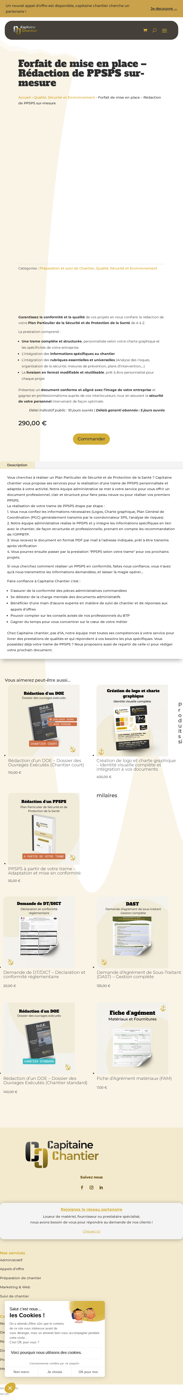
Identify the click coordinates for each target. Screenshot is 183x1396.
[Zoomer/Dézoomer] (2, 1388)
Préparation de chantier (20, 1278)
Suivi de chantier (14, 1296)
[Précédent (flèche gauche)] (2, 1394)
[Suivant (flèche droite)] (7, 1394)
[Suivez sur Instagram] (91, 1187)
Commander (91, 439)
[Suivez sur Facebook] (82, 1187)
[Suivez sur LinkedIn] (101, 1187)
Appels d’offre (12, 1269)
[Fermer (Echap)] (16, 1388)
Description (17, 465)
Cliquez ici (91, 1231)
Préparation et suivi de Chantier (67, 268)
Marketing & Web (15, 1287)
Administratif (11, 1260)
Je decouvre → (164, 8)
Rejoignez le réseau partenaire (91, 1209)
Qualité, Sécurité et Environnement (64, 97)
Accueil (24, 97)
